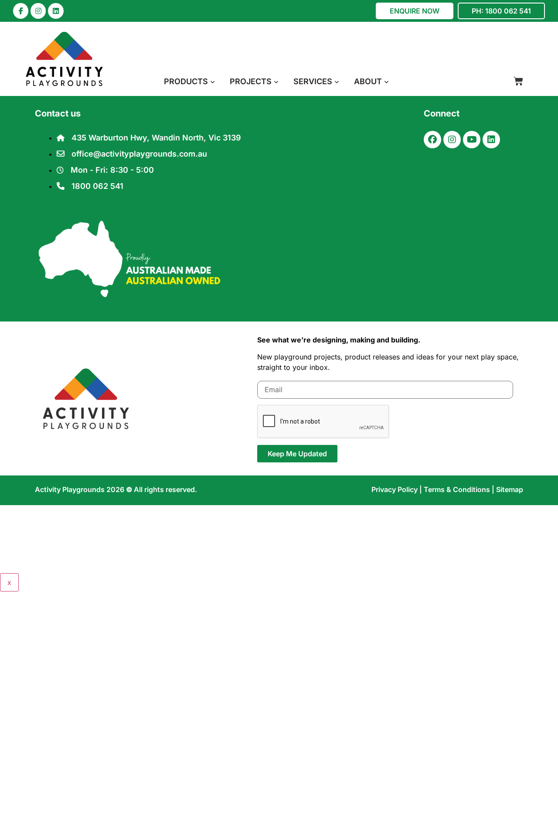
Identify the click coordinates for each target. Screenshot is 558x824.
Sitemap (509, 489)
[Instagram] (38, 10)
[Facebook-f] (20, 10)
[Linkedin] (55, 10)
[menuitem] (189, 81)
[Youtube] (471, 139)
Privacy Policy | (397, 489)
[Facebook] (432, 139)
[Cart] (518, 81)
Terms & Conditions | (460, 489)
